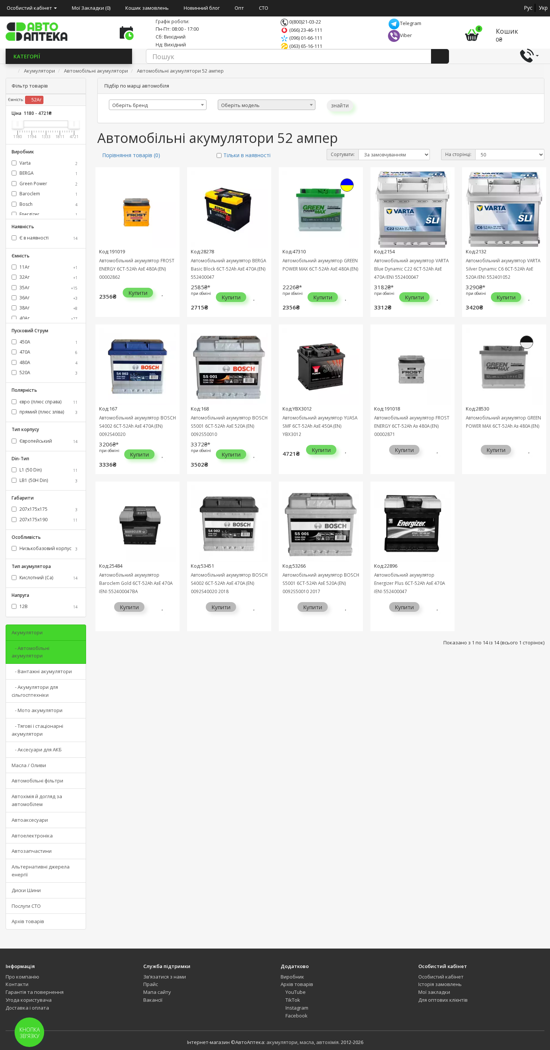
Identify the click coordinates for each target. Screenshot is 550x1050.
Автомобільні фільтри (37, 780)
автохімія (327, 1042)
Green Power (47, 183)
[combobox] (158, 105)
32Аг (47, 277)
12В (47, 606)
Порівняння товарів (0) (131, 155)
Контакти (17, 984)
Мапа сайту (157, 992)
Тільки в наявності (247, 155)
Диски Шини (26, 890)
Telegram (410, 23)
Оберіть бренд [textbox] (130, 105)
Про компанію (22, 976)
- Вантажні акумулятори (42, 671)
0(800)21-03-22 (304, 21)
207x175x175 (47, 509)
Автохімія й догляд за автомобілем (37, 800)
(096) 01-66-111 (305, 37)
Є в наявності (47, 238)
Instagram (296, 1007)
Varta (47, 163)
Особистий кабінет (441, 976)
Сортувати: (343, 154)
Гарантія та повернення (35, 992)
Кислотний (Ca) (47, 577)
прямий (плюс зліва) (47, 412)
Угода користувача (29, 999)
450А (47, 342)
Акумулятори (27, 632)
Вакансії (152, 999)
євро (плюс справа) (47, 402)
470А (47, 352)
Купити (137, 292)
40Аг (47, 318)
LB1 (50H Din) (47, 480)
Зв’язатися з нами (164, 976)
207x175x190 (47, 519)
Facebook (296, 1015)
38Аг (47, 308)
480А (47, 362)
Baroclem (47, 193)
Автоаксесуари (30, 820)
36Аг (47, 297)
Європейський (47, 441)
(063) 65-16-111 (305, 46)
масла (307, 1042)
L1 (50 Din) (47, 470)
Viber (406, 35)
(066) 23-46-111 (305, 30)
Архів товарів (28, 921)
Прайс (150, 984)
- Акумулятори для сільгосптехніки (35, 691)
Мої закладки (434, 992)
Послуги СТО (26, 906)
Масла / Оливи (29, 765)
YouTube (295, 992)
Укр (543, 7)
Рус (528, 7)
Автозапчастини (32, 851)
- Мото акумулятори (37, 710)
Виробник (292, 976)
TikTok (292, 999)
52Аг (36, 100)
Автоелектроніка (32, 835)
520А (47, 372)
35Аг (47, 287)
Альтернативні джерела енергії (41, 870)
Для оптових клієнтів (443, 999)
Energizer (47, 214)
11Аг (47, 267)
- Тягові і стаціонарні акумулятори (37, 730)
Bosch (47, 204)
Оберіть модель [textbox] (240, 105)
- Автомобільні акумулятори (30, 652)
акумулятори (281, 1042)
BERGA (47, 173)
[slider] (17, 124)
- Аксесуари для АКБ (37, 749)
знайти (340, 105)
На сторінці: (458, 154)
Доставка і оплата (27, 1007)
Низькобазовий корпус (47, 548)
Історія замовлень (440, 984)
